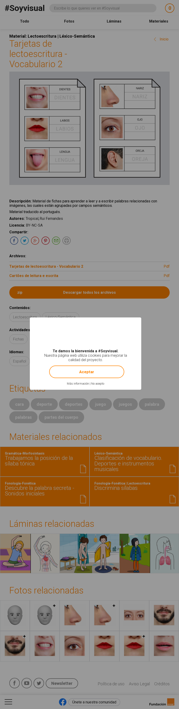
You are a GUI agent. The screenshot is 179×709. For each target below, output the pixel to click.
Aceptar (86, 371)
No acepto (97, 383)
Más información (78, 383)
